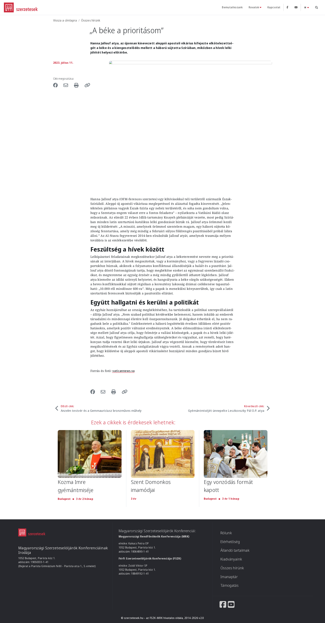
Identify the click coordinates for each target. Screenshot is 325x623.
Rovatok (254, 7)
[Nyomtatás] (77, 85)
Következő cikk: (226, 408)
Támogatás (229, 585)
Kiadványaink (231, 559)
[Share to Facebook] (57, 85)
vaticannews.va (123, 371)
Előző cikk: (101, 408)
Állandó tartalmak (235, 550)
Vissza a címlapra (65, 20)
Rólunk (226, 532)
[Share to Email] (66, 85)
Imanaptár (229, 576)
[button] (86, 85)
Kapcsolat (273, 7)
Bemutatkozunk (232, 7)
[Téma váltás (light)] (306, 7)
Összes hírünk (90, 20)
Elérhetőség (230, 541)
